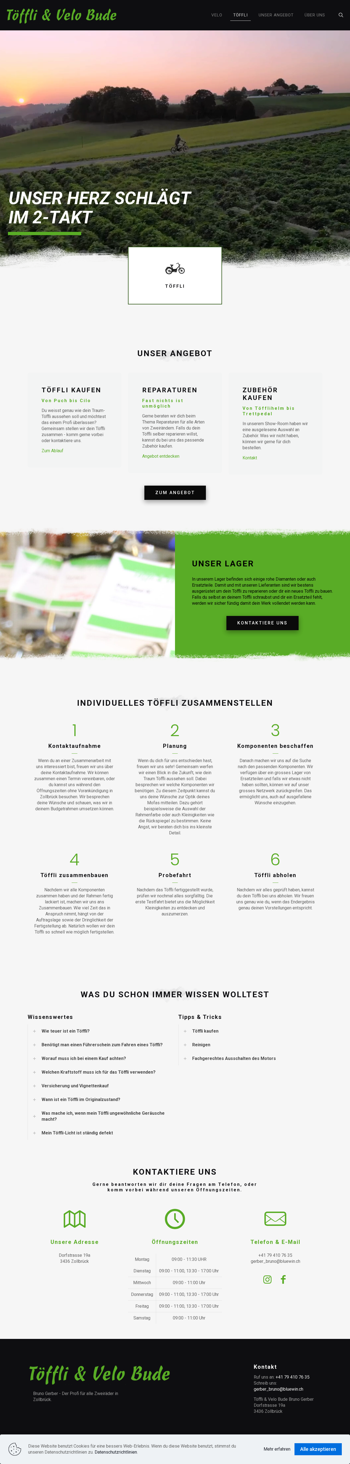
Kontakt (250, 457)
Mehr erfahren (277, 1449)
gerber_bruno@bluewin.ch (278, 1389)
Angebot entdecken (160, 456)
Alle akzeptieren (318, 1449)
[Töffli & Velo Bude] (61, 15)
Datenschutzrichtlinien (116, 1452)
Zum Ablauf (52, 450)
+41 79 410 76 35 (293, 1377)
